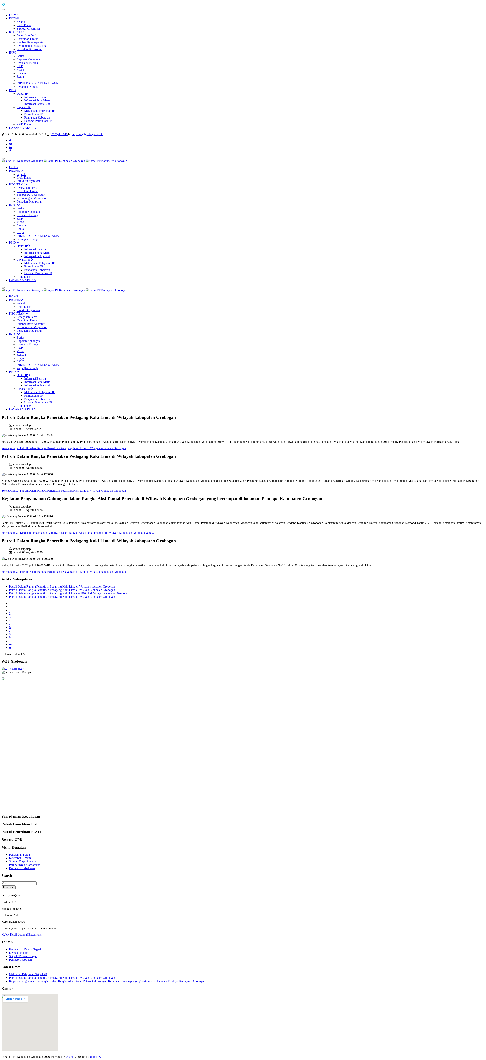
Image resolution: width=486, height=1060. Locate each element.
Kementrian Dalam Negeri (25, 949)
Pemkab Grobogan (20, 959)
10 (10, 640)
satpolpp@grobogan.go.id (87, 134)
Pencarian (8, 887)
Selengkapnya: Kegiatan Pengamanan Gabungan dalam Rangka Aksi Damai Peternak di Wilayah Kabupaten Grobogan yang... (78, 532)
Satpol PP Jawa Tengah (23, 956)
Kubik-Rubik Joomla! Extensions (22, 934)
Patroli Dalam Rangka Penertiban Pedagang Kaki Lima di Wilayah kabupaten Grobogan (62, 586)
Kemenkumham (18, 952)
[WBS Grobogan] (13, 668)
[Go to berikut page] (10, 644)
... (10, 623)
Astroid (70, 1056)
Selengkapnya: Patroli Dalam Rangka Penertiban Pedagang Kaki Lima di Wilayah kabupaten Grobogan (64, 448)
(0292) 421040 (59, 134)
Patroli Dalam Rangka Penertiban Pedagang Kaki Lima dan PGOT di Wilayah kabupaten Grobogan (69, 593)
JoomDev (95, 1056)
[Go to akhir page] (10, 647)
